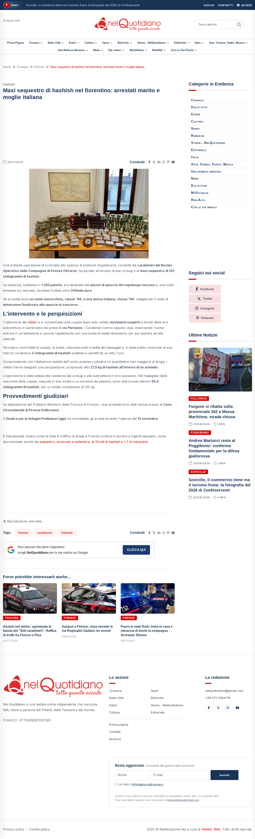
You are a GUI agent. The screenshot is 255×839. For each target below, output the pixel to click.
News (96, 50)
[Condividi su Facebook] (149, 162)
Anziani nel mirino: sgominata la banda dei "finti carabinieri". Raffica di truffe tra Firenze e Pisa (29, 631)
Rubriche (123, 42)
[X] (218, 707)
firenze (23, 533)
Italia (198, 42)
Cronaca (34, 42)
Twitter (208, 298)
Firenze (39, 67)
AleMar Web (210, 829)
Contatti (225, 5)
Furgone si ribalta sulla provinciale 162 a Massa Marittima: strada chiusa (212, 411)
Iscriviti (225, 775)
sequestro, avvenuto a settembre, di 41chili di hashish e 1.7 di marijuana (93, 442)
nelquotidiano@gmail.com (224, 691)
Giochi (209, 5)
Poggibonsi (200, 432)
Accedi (246, 5)
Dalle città (54, 42)
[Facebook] (208, 707)
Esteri (72, 42)
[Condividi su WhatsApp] (163, 162)
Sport (105, 42)
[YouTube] (237, 707)
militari (32, 322)
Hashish (67, 533)
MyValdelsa (137, 50)
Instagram (207, 308)
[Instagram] (227, 707)
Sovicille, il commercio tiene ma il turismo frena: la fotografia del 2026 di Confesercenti (82, 5)
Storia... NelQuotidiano (151, 42)
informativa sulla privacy (147, 784)
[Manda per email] (173, 162)
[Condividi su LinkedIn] (159, 162)
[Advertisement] (89, 131)
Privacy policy (13, 829)
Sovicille (198, 471)
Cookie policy (39, 829)
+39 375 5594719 (217, 698)
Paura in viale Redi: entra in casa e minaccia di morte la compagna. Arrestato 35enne (147, 631)
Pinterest (207, 318)
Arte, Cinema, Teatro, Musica (227, 42)
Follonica (199, 398)
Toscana (12, 617)
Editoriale (180, 42)
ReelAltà (157, 50)
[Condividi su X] (154, 162)
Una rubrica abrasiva (71, 50)
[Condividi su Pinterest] (168, 162)
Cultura (89, 42)
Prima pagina (15, 42)
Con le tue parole (182, 50)
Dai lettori (114, 50)
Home (7, 67)
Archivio (115, 739)
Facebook (207, 289)
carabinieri (44, 533)
